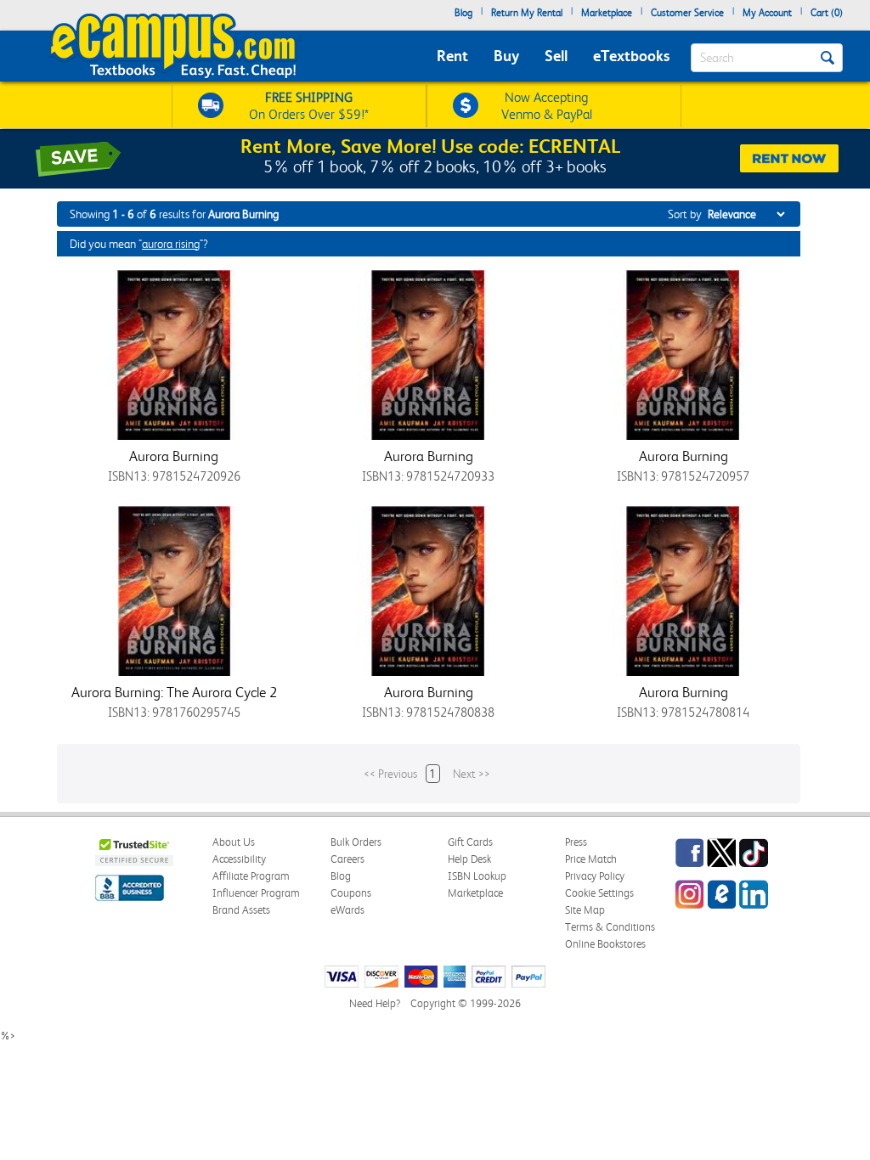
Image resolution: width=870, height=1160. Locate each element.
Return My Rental (526, 13)
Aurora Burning (173, 456)
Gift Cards (470, 842)
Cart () (827, 13)
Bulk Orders (355, 842)
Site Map (585, 910)
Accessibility (239, 859)
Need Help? (374, 1003)
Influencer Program (256, 893)
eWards (347, 910)
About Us (233, 842)
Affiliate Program (251, 876)
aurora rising (171, 244)
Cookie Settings (599, 893)
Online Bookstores (605, 944)
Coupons (350, 893)
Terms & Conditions (610, 927)
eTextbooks (631, 56)
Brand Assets (241, 910)
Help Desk (469, 859)
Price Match (591, 859)
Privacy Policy (594, 876)
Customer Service (687, 13)
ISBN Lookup (477, 876)
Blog (463, 13)
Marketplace (606, 13)
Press (576, 842)
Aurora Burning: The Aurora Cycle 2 (174, 692)
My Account (767, 13)
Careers (347, 859)
